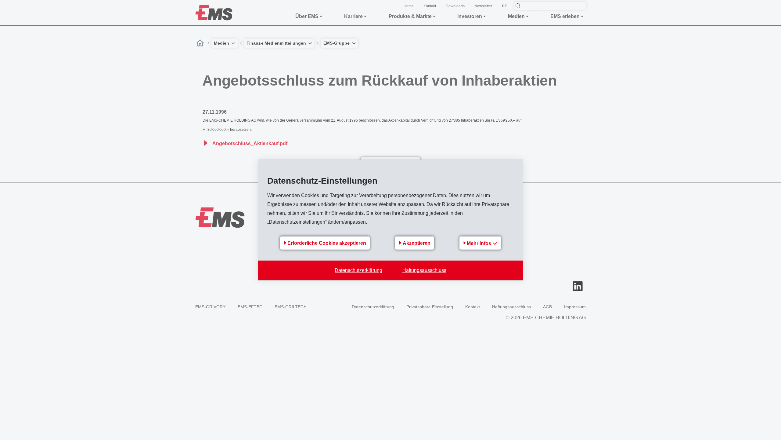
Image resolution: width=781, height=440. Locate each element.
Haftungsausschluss (424, 270)
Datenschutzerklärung (358, 270)
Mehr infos (479, 243)
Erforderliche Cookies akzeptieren (326, 243)
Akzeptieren (416, 243)
